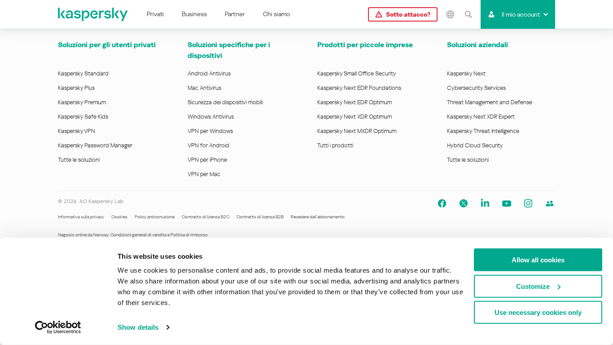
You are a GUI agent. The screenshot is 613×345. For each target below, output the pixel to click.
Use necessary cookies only (538, 312)
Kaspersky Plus (76, 87)
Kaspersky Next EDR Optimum (354, 102)
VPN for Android (208, 145)
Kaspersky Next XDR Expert (481, 116)
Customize (533, 286)
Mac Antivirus (204, 87)
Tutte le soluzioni (79, 159)
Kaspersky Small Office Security (356, 73)
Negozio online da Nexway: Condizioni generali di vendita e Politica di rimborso (133, 234)
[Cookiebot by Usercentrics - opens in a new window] (58, 327)
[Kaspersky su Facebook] (442, 203)
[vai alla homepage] (93, 14)
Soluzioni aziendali (477, 44)
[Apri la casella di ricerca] (468, 14)
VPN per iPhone (207, 159)
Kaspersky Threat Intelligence (483, 131)
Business (194, 14)
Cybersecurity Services (476, 87)
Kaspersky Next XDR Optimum (354, 116)
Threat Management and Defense (489, 102)
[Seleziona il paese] (450, 14)
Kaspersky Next (466, 73)
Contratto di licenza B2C (205, 216)
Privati (155, 14)
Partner (235, 14)
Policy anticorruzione (155, 216)
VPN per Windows (210, 131)
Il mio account (521, 14)
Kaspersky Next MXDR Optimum (356, 131)
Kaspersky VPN (76, 131)
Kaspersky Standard (83, 73)
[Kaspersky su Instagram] (528, 203)
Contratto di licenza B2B (260, 216)
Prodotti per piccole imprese (365, 44)
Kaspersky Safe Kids (83, 116)
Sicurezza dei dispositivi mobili (225, 102)
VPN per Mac (204, 174)
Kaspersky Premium (82, 102)
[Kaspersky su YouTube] (506, 203)
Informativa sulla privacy (81, 216)
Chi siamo (276, 14)
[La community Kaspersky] (549, 203)
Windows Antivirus (211, 116)
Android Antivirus (209, 73)
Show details (138, 327)
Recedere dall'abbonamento (318, 216)
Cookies (119, 216)
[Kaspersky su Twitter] (463, 203)
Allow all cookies (538, 260)
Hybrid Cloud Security (475, 145)
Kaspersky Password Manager (95, 145)
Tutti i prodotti (335, 145)
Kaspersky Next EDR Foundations (359, 87)
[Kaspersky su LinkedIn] (485, 203)
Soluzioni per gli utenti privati (107, 44)
